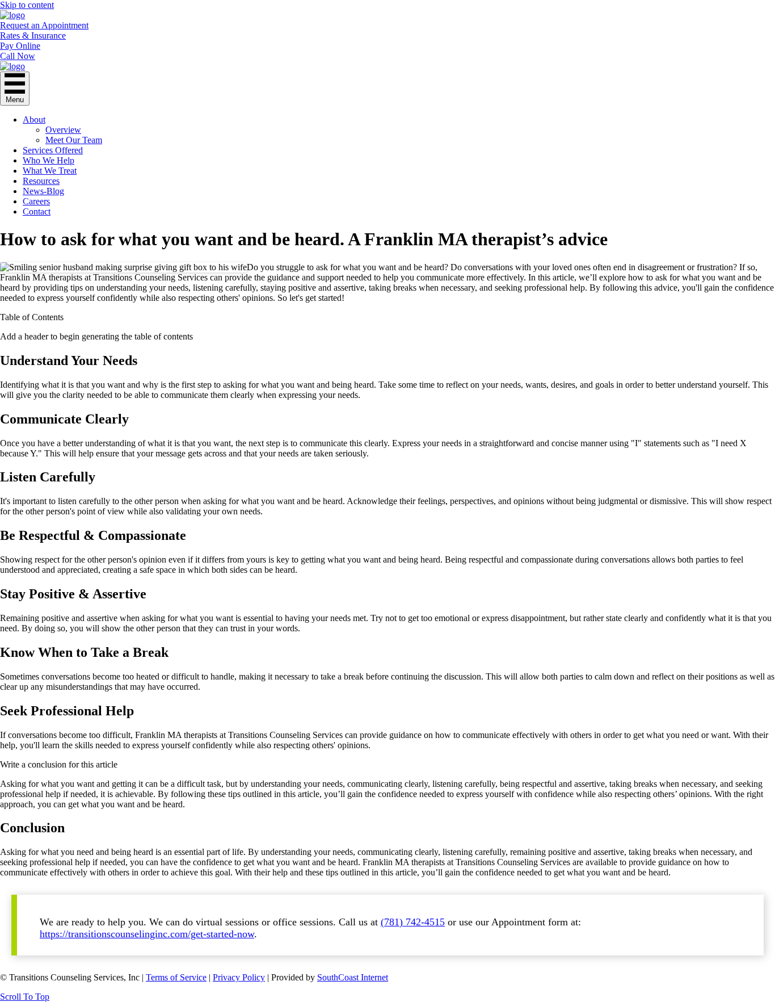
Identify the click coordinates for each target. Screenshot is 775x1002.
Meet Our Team (73, 140)
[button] (24, 996)
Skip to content (27, 5)
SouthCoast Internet (352, 977)
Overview (63, 130)
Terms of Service (176, 977)
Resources (41, 181)
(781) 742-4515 (413, 922)
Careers (36, 201)
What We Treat (50, 170)
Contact (36, 211)
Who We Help (48, 160)
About (34, 119)
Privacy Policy (239, 977)
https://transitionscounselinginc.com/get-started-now (147, 934)
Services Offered (53, 150)
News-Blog (43, 191)
